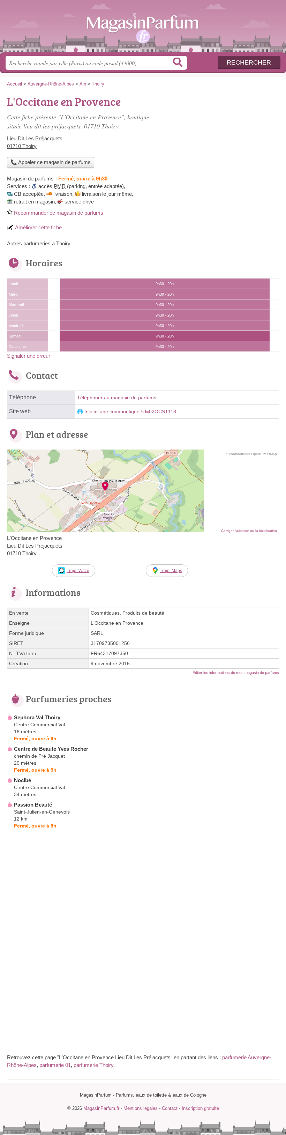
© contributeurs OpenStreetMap (251, 454)
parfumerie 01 (55, 1065)
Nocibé (22, 780)
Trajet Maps (171, 570)
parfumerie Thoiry (93, 1065)
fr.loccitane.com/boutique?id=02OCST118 (130, 411)
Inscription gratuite (200, 1108)
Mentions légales (140, 1108)
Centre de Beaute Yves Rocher (51, 749)
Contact (170, 1108)
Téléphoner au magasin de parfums (116, 397)
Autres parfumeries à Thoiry (38, 243)
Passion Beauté (33, 805)
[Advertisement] (220, 142)
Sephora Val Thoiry (37, 717)
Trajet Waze (78, 570)
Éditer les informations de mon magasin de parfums (236, 672)
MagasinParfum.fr (143, 28)
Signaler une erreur (28, 356)
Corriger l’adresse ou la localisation (249, 531)
